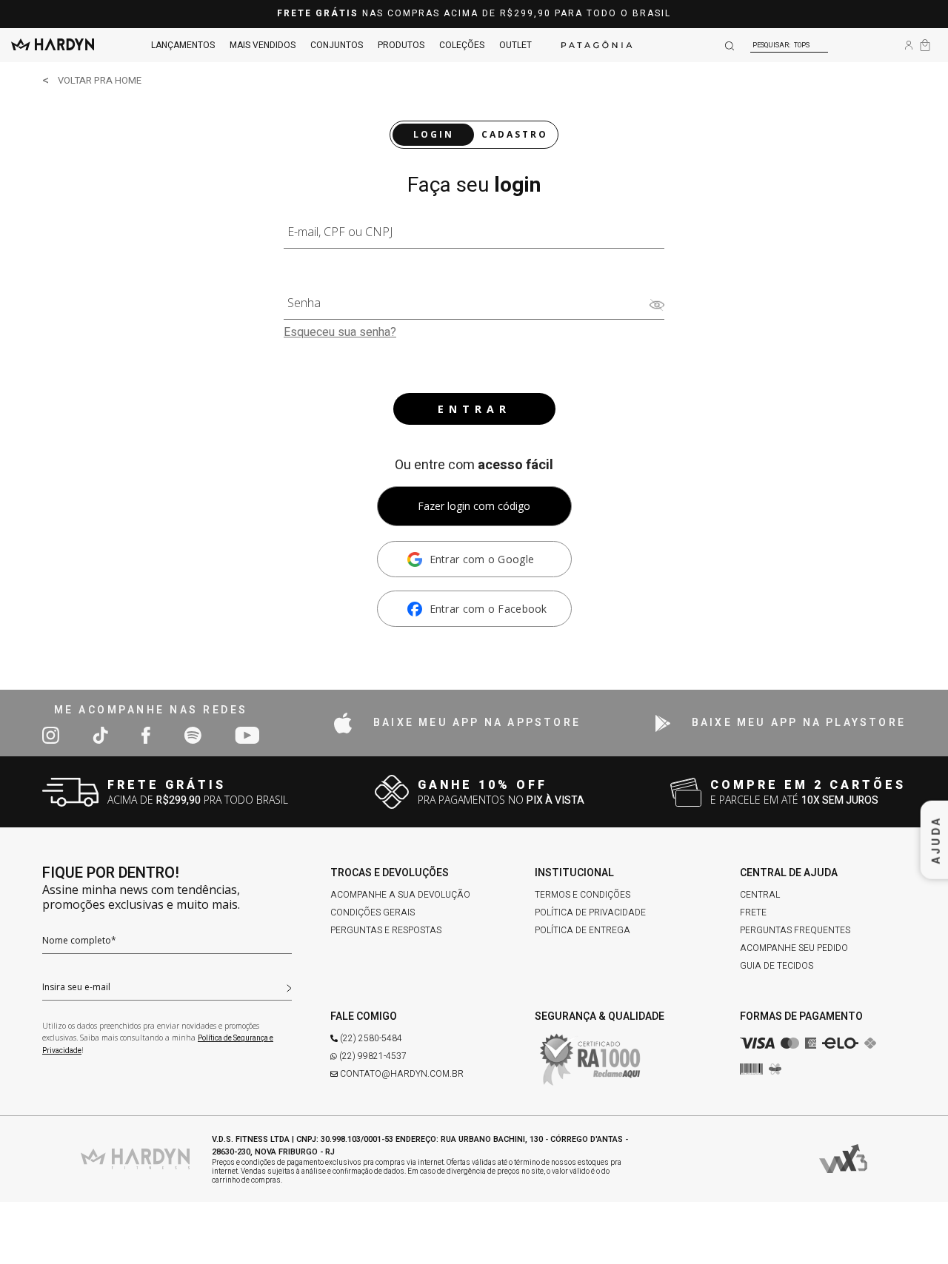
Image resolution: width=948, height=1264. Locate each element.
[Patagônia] (596, 45)
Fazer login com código (474, 506)
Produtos (401, 45)
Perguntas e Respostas (385, 930)
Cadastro (514, 134)
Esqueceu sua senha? (340, 332)
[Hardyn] (52, 45)
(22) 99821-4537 (373, 1056)
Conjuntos (336, 45)
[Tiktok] (100, 734)
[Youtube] (247, 734)
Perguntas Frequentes (795, 930)
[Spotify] (192, 734)
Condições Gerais (372, 912)
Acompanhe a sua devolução (400, 895)
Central (760, 895)
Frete (753, 912)
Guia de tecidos (776, 966)
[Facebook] (145, 734)
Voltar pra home (99, 80)
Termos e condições (582, 895)
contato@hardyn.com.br (402, 1074)
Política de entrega (582, 930)
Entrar (474, 409)
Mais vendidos (263, 45)
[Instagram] (50, 734)
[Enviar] (289, 986)
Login (433, 134)
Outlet (515, 45)
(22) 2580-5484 (371, 1038)
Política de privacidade (590, 912)
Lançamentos (183, 45)
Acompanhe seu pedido (794, 948)
